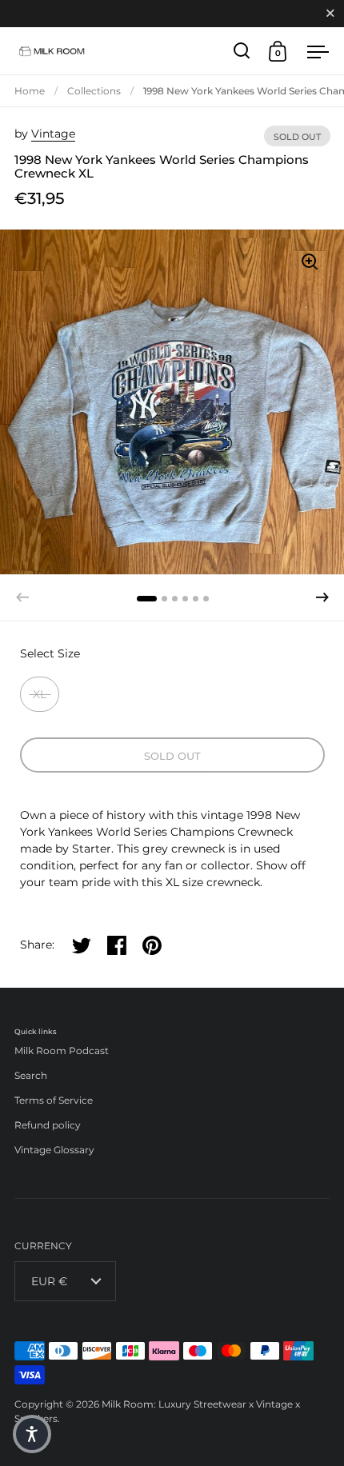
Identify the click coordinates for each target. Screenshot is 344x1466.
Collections (94, 91)
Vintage (53, 133)
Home (29, 91)
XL (39, 694)
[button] (322, 597)
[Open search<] (242, 50)
